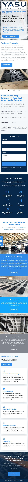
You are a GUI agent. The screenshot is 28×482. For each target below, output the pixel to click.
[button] (1, 79)
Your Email (4, 146)
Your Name (4, 139)
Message (4, 152)
